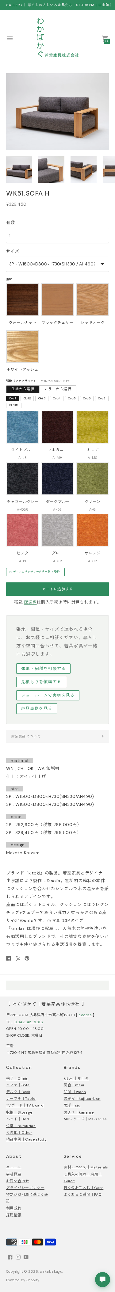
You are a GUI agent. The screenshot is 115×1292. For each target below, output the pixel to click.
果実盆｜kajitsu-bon (82, 1098)
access (85, 1014)
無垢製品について (26, 736)
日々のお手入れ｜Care (84, 1187)
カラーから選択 (57, 389)
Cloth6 (87, 398)
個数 (10, 222)
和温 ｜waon (75, 1091)
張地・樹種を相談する (43, 668)
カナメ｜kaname (79, 1112)
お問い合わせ (17, 1181)
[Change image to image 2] (51, 169)
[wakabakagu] (57, 38)
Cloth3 (42, 398)
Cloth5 (72, 398)
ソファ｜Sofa (18, 1085)
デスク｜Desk (18, 1091)
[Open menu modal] (9, 38)
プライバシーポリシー (25, 1187)
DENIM (14, 405)
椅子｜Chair (17, 1078)
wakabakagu (51, 1271)
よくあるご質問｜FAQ (83, 1194)
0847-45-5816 (28, 1021)
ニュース (13, 1167)
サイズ (12, 251)
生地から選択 (23, 389)
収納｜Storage (19, 1112)
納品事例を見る (36, 708)
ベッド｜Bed (17, 1119)
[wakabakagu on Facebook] (10, 1257)
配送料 (30, 602)
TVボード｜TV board (25, 1105)
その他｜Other (19, 1132)
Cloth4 (57, 398)
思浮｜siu (72, 1105)
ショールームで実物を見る (48, 695)
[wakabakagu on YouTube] (26, 1257)
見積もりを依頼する (41, 681)
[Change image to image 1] (19, 169)
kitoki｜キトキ (76, 1078)
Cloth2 (27, 398)
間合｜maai (74, 1085)
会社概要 (13, 1174)
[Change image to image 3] (84, 169)
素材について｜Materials (86, 1167)
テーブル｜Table (21, 1098)
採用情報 (13, 1215)
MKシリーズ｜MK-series (85, 1119)
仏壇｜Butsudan (21, 1125)
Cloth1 (12, 398)
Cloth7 (102, 398)
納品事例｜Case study (26, 1139)
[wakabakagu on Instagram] (18, 1257)
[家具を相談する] (102, 1279)
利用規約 (13, 1208)
